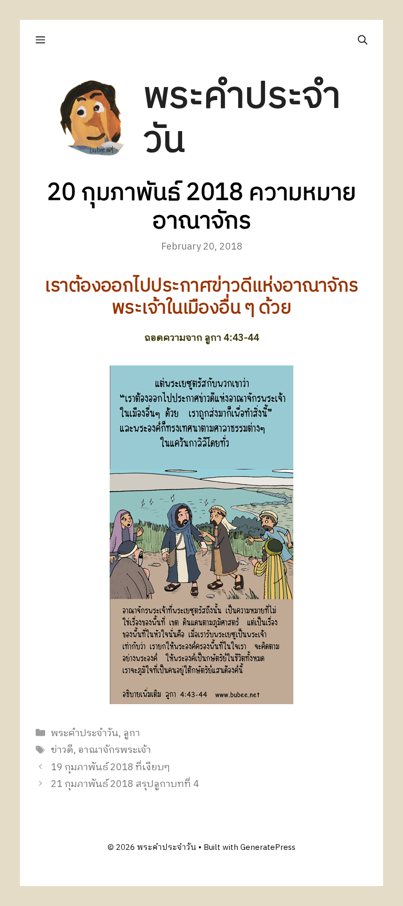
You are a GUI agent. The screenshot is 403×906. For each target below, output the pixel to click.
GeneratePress (267, 847)
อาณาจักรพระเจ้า (114, 750)
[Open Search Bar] (362, 39)
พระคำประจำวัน (242, 119)
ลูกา (131, 733)
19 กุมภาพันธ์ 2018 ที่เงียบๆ (110, 767)
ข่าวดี (62, 750)
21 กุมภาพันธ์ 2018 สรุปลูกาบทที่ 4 (125, 784)
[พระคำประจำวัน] (92, 119)
